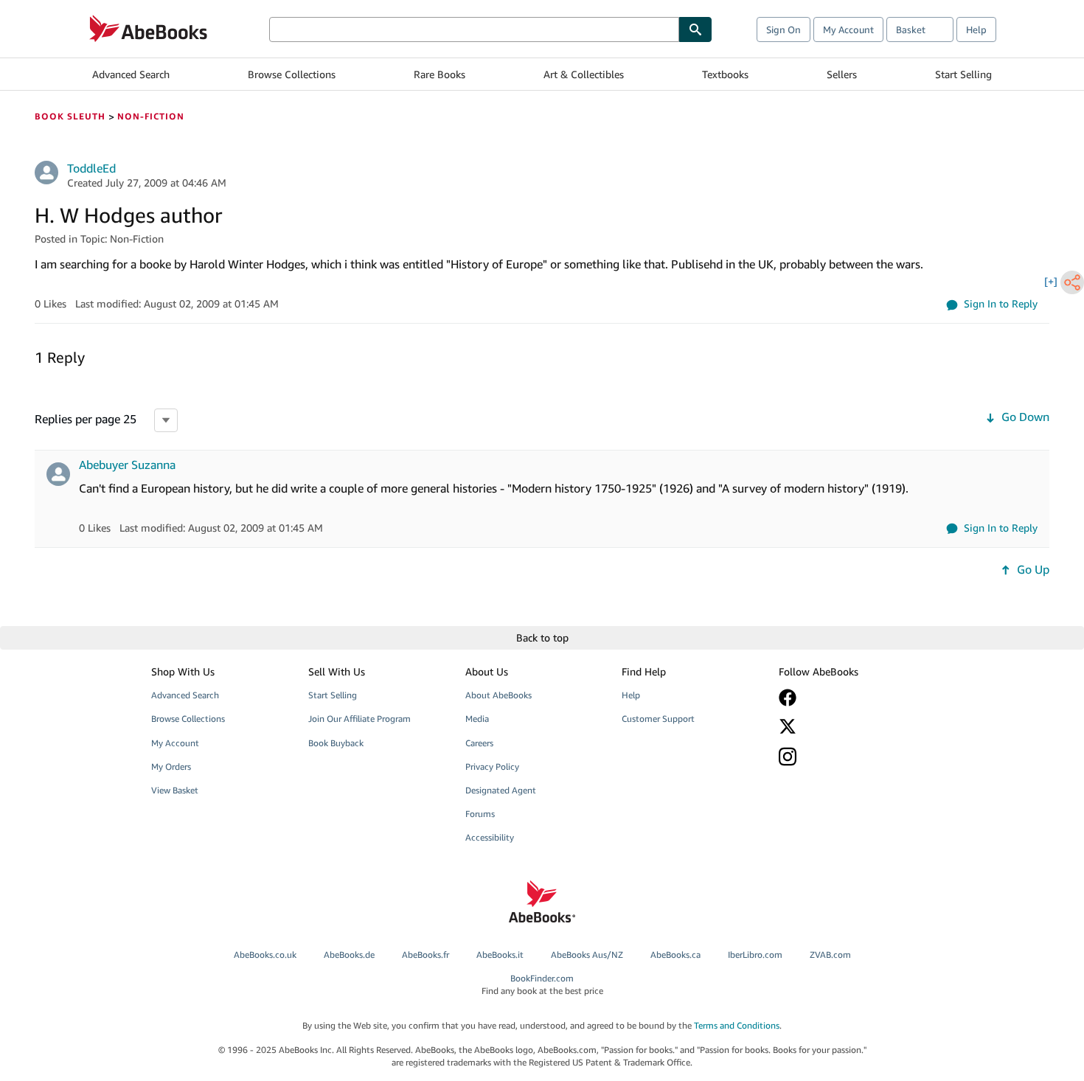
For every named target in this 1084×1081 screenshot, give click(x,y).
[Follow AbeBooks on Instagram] (846, 756)
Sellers (842, 74)
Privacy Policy (492, 766)
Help (976, 29)
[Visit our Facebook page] (846, 697)
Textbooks (725, 74)
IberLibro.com (755, 954)
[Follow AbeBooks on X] (846, 726)
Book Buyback (336, 742)
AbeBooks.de (349, 954)
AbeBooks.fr (425, 954)
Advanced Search (131, 74)
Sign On (783, 29)
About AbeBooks (498, 695)
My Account (848, 29)
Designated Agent (500, 790)
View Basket (174, 790)
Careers (479, 742)
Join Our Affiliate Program (359, 718)
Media (477, 718)
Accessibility (489, 837)
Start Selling (963, 74)
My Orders (171, 766)
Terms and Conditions (736, 1025)
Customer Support (658, 718)
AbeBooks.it (500, 954)
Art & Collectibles (583, 74)
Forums (480, 813)
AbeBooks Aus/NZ (587, 954)
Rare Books (439, 74)
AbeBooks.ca (675, 954)
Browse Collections (292, 74)
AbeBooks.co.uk (265, 954)
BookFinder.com (542, 984)
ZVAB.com (830, 954)
